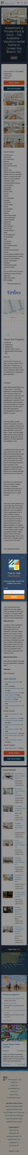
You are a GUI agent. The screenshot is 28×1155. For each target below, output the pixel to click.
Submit (14, 597)
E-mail (6, 588)
